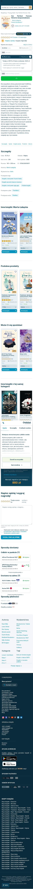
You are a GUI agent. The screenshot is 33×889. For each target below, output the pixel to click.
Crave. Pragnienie (25, 415)
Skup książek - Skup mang (9, 854)
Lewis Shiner (5, 626)
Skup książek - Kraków (22, 822)
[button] (10, 685)
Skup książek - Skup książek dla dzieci (13, 848)
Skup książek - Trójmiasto (9, 810)
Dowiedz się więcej (10, 474)
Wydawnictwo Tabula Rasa (23, 624)
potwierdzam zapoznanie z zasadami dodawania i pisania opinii (15, 532)
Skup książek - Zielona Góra (10, 805)
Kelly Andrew (6, 640)
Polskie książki (26, 185)
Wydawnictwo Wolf (22, 638)
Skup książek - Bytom (8, 834)
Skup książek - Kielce (23, 838)
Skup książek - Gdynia (22, 828)
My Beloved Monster (8, 236)
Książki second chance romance (11, 182)
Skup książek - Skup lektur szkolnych (13, 846)
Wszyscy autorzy (7, 701)
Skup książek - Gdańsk (8, 830)
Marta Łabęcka (20, 207)
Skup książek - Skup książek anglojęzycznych (15, 860)
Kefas (18, 628)
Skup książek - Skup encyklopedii (12, 844)
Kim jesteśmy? (6, 691)
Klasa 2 (4, 663)
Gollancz (19, 647)
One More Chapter (22, 635)
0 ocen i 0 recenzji (19, 37)
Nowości (4, 743)
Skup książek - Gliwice (8, 828)
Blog (3, 712)
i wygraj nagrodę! (16, 41)
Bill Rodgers (5, 643)
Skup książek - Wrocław (9, 803)
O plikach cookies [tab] (25, 428)
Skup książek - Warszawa (9, 808)
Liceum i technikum (7, 655)
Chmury (18, 645)
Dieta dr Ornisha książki (23, 655)
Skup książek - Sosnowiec (9, 814)
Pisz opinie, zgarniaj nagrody (10, 709)
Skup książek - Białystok (9, 838)
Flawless (15, 195)
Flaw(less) (16, 190)
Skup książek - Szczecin (22, 812)
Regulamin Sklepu (7, 694)
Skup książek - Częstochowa (10, 832)
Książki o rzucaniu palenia (21, 661)
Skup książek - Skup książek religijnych (13, 862)
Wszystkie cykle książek (9, 707)
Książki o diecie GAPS (23, 657)
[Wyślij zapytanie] (30, 7)
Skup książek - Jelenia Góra (10, 826)
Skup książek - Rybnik (22, 816)
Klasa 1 (4, 657)
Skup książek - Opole (8, 820)
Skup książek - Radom (8, 818)
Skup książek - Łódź (21, 820)
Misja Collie (23, 354)
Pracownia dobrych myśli (22, 641)
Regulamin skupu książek (9, 696)
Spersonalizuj (15, 465)
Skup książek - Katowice (9, 824)
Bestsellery (5, 711)
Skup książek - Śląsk (8, 812)
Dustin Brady (6, 634)
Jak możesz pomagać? (5, 732)
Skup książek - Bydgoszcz (10, 836)
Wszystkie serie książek (9, 706)
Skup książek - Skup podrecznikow (12, 842)
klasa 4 (4, 660)
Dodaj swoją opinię (11, 537)
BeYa (11, 171)
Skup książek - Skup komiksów (11, 856)
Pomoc (4, 734)
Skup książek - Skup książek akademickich (14, 866)
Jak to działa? (6, 726)
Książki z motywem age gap (10, 185)
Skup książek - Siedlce (8, 816)
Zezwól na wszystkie (16, 459)
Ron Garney (5, 629)
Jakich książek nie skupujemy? (7, 728)
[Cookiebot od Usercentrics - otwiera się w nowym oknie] (23, 423)
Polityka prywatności (8, 697)
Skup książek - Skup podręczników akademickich (12, 851)
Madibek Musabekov (8, 637)
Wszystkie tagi (6, 704)
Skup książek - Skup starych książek (12, 864)
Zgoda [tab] (5, 428)
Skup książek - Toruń (24, 810)
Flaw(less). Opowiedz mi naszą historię (9, 295)
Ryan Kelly (5, 624)
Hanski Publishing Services (21, 631)
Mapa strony (6, 699)
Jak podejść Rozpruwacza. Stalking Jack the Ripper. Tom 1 (8, 417)
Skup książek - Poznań (22, 818)
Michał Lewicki (6, 632)
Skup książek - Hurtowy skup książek (13, 868)
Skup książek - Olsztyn (8, 840)
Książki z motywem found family (12, 178)
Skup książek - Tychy (24, 808)
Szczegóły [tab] (13, 428)
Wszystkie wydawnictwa (9, 702)
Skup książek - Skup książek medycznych (14, 858)
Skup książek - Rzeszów (9, 801)
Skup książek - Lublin (8, 822)
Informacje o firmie (7, 692)
